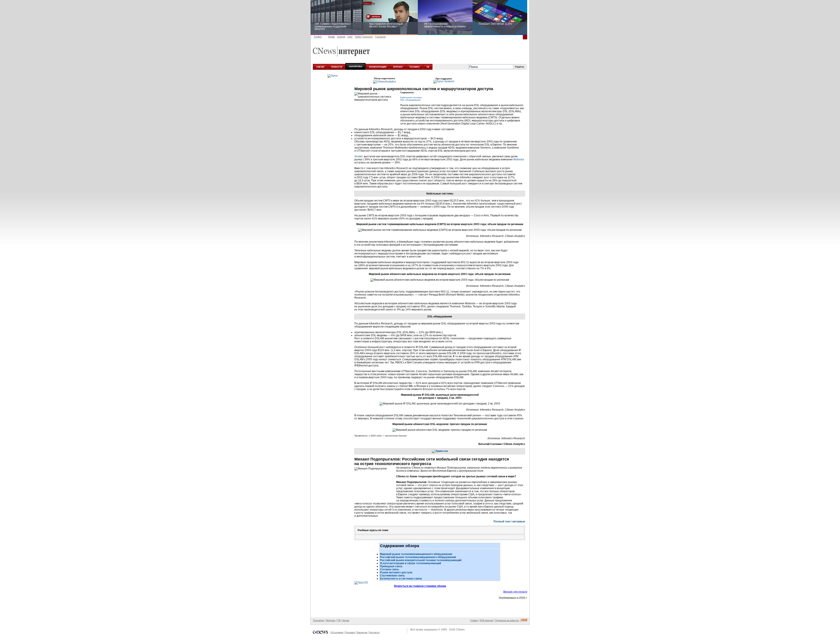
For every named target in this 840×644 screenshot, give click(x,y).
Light (349, 36)
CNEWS (320, 67)
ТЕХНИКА (414, 67)
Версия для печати (515, 591)
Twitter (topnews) (364, 36)
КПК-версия (486, 620)
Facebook (380, 36)
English (318, 36)
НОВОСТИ (336, 67)
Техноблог (318, 620)
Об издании (336, 632)
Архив (345, 620)
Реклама (350, 632)
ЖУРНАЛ (397, 67)
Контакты (374, 632)
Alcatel (358, 156)
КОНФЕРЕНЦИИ (377, 67)
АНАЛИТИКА (355, 66)
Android (341, 36)
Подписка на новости (507, 620)
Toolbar (474, 620)
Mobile (331, 36)
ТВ (427, 67)
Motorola (518, 159)
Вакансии (362, 632)
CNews (460, 629)
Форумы (330, 620)
